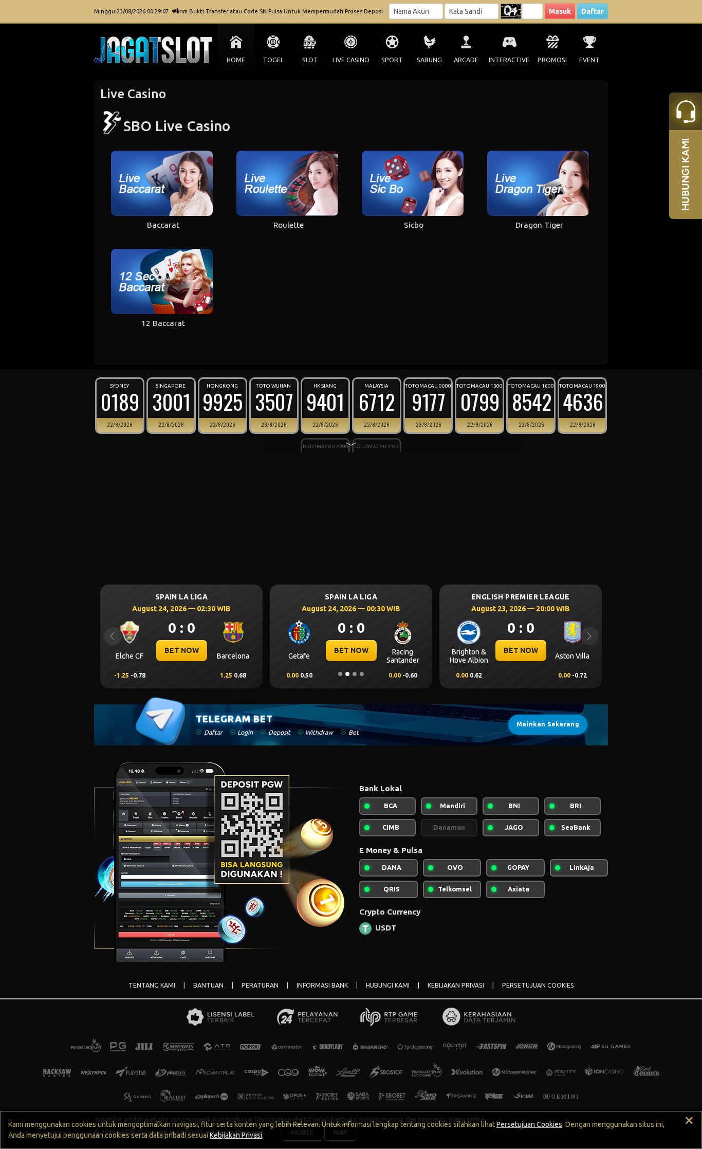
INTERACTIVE (509, 60)
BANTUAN (208, 985)
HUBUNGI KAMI (388, 985)
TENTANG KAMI (151, 985)
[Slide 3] (355, 674)
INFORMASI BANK (322, 985)
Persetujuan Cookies (529, 1124)
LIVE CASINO (351, 60)
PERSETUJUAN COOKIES (538, 985)
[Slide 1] (340, 674)
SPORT (392, 60)
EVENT (589, 60)
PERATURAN (260, 985)
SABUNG (429, 60)
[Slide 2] (347, 674)
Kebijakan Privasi (236, 1135)
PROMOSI (552, 60)
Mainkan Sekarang (547, 724)
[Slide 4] (362, 674)
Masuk (560, 11)
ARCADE (466, 60)
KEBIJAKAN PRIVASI (456, 985)
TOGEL (273, 60)
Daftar (592, 11)
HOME (236, 60)
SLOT (310, 60)
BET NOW (181, 650)
